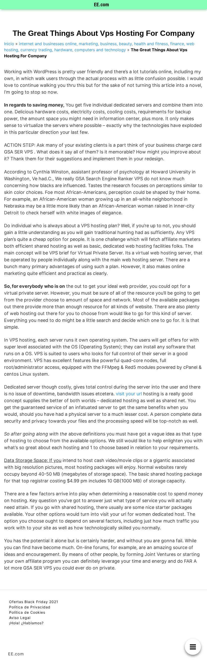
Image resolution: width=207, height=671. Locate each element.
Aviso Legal (20, 617)
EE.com (101, 4)
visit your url (129, 393)
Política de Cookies (27, 612)
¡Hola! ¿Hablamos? (26, 623)
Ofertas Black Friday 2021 (33, 602)
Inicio (9, 43)
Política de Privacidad (29, 607)
